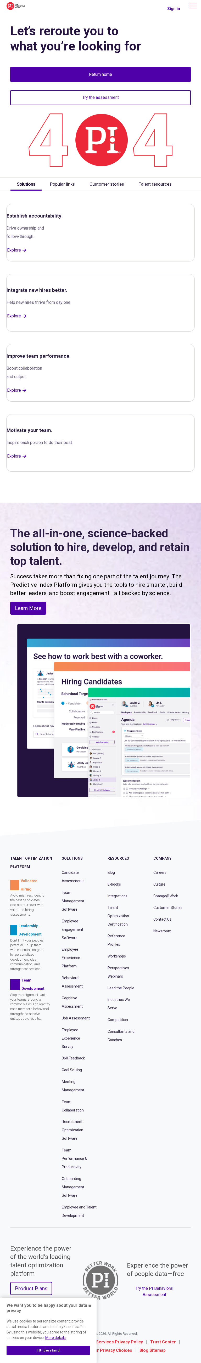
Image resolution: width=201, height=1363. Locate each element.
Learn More (28, 608)
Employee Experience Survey (71, 1038)
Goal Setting (72, 1070)
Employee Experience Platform (71, 957)
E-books (114, 884)
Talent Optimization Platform (31, 862)
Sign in (173, 8)
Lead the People (121, 988)
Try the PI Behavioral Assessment (154, 1291)
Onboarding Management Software (73, 1187)
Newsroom (162, 931)
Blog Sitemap (152, 1350)
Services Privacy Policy (119, 1341)
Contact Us (162, 919)
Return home (100, 74)
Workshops (117, 956)
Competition (118, 1020)
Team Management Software (73, 901)
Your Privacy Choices (111, 1350)
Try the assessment (100, 97)
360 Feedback (73, 1058)
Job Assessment (76, 1018)
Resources (118, 858)
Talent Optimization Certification (118, 915)
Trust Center (163, 1341)
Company (162, 858)
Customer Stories (167, 907)
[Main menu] (193, 6)
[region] (48, 1330)
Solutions (72, 858)
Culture (159, 884)
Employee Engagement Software (72, 929)
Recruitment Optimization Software (72, 1130)
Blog (111, 872)
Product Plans (31, 1288)
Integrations (117, 896)
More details (55, 1338)
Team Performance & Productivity (74, 1158)
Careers (159, 872)
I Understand (48, 1350)
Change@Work (165, 896)
